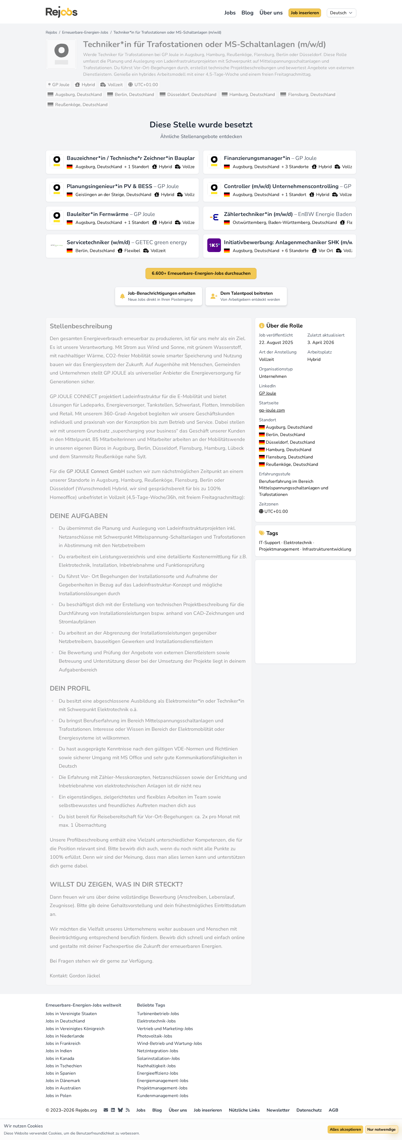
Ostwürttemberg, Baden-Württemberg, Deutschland (285, 223)
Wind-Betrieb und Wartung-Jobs (169, 1043)
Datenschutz (309, 1110)
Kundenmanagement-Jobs (162, 1096)
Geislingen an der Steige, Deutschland (113, 195)
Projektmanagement (279, 549)
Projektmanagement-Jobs (162, 1088)
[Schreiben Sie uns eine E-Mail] (106, 1110)
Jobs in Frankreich (63, 1043)
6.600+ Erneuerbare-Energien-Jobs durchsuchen (201, 273)
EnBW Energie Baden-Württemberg (343, 214)
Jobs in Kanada (60, 1059)
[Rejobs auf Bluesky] (120, 1110)
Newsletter (278, 1110)
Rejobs (51, 32)
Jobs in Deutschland (65, 1021)
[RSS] (128, 1110)
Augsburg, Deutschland (98, 167)
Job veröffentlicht (276, 335)
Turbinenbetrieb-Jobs (158, 1014)
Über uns (271, 12)
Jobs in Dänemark (63, 1081)
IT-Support (269, 543)
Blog (247, 12)
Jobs (230, 12)
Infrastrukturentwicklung (326, 549)
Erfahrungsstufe (274, 474)
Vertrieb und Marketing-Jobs (165, 1029)
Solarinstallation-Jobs (158, 1059)
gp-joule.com (272, 410)
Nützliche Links (244, 1110)
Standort (267, 420)
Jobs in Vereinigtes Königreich (75, 1029)
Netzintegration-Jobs (157, 1051)
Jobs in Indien (59, 1051)
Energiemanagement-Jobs (162, 1081)
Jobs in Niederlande (65, 1036)
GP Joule (306, 158)
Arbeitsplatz (319, 352)
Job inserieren (305, 13)
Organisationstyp (276, 369)
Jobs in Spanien (61, 1073)
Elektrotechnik (298, 543)
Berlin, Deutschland (95, 251)
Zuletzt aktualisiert (326, 335)
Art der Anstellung (277, 352)
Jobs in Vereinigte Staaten (71, 1014)
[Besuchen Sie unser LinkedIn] (113, 1110)
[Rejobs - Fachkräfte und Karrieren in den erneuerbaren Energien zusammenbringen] (61, 12)
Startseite (269, 403)
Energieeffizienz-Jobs (157, 1073)
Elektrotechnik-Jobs (156, 1021)
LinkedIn (267, 386)
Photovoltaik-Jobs (154, 1036)
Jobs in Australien (63, 1088)
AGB (333, 1110)
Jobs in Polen (58, 1096)
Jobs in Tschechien (64, 1066)
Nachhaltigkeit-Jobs (156, 1066)
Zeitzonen (268, 504)
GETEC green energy (161, 242)
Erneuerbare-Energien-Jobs (85, 32)
